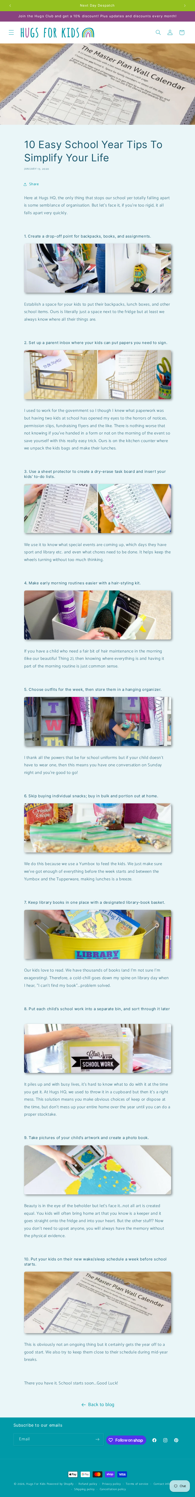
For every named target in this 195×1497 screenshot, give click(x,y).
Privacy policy (111, 1484)
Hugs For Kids (36, 1484)
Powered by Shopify (60, 1484)
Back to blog (101, 1405)
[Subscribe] (97, 1439)
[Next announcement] (184, 5)
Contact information (167, 1484)
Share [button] (34, 184)
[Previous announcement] (10, 5)
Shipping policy (84, 1489)
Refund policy (87, 1484)
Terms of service (137, 1484)
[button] (11, 32)
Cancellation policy (113, 1489)
